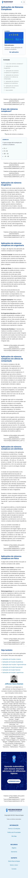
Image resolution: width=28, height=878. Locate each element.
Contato (14, 869)
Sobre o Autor (14, 865)
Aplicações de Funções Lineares (11, 659)
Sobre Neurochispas (14, 861)
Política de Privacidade (14, 832)
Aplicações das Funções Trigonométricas (14, 664)
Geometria (14, 851)
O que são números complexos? (14, 63)
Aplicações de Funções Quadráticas (12, 662)
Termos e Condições (14, 828)
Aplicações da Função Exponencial (12, 667)
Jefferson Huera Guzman (14, 684)
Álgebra (14, 848)
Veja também (9, 90)
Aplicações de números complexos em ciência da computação (11, 76)
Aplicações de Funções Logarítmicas (12, 672)
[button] (21, 2)
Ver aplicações (14, 52)
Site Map (14, 836)
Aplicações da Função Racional (11, 670)
